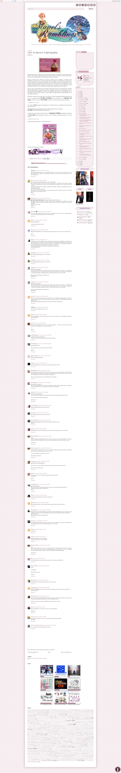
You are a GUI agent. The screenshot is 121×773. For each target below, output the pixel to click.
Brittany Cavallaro (38, 715)
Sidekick (61, 751)
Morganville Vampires (38, 742)
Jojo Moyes (88, 731)
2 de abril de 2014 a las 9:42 (40, 529)
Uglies (47, 759)
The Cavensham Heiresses (60, 754)
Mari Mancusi (89, 738)
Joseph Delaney (38, 732)
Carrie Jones (38, 716)
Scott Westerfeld (77, 750)
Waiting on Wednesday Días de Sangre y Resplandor (85, 121)
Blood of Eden (49, 714)
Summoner (29, 753)
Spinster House (30, 752)
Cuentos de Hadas (55, 719)
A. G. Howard (36, 709)
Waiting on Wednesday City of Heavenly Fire (85, 139)
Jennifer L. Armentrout (51, 731)
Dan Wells (61, 719)
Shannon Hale (31, 751)
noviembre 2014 (82, 99)
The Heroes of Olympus (54, 755)
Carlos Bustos (70, 715)
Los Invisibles (38, 737)
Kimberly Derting (30, 735)
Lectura (32, 736)
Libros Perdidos (34, 405)
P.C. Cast (57, 743)
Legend (36, 736)
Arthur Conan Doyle (88, 711)
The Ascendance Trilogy (33, 754)
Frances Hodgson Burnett (40, 725)
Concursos (88, 718)
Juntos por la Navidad (74, 733)
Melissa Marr (86, 740)
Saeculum (38, 750)
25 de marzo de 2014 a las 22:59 (44, 436)
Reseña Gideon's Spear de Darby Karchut (85, 137)
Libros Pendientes (49, 736)
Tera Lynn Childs (70, 753)
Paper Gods (63, 743)
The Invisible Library (78, 755)
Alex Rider (84, 709)
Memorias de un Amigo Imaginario (40, 741)
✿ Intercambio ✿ (79, 44)
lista (30, 98)
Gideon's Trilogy (36, 727)
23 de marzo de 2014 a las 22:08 (44, 343)
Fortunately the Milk (31, 725)
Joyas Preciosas (54, 732)
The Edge (81, 754)
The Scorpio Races (57, 758)
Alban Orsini (79, 709)
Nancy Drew (81, 742)
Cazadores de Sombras (65, 716)
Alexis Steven (33, 198)
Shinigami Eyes (56, 751)
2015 (79, 95)
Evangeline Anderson (88, 723)
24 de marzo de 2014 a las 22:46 (44, 382)
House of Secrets (69, 728)
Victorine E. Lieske (38, 760)
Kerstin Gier (56, 734)
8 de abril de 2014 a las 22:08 (40, 616)
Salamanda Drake (45, 750)
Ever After (29, 724)
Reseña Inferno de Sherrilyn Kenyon (85, 126)
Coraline (39, 719)
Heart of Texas (89, 727)
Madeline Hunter (82, 737)
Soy (77, 71)
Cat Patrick (58, 716)
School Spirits (70, 750)
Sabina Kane (33, 750)
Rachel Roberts (83, 746)
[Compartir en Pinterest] (49, 158)
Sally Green (51, 750)
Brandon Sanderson (82, 714)
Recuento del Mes (67, 747)
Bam (32, 180)
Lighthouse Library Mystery (58, 736)
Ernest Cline (62, 723)
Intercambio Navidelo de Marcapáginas (66, 729)
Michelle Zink (55, 741)
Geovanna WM (34, 420)
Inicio (49, 652)
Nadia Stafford (75, 742)
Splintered (35, 752)
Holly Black (55, 728)
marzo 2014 (81, 113)
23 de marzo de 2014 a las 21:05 (44, 335)
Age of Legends (66, 709)
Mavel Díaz (33, 211)
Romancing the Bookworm (73, 748)
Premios (33, 745)
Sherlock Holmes (39, 751)
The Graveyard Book (31, 755)
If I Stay (82, 728)
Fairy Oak (42, 724)
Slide (77, 751)
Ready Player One (52, 747)
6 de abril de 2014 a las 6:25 (43, 565)
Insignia (51, 729)
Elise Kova (34, 723)
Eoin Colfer (47, 723)
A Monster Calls (30, 709)
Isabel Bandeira (82, 729)
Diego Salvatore (34, 587)
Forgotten (90, 724)
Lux (66, 737)
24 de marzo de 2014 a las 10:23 (43, 370)
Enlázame (81, 71)
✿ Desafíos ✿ (72, 44)
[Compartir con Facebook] (47, 158)
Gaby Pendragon (34, 355)
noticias (52, 743)
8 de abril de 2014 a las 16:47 (39, 607)
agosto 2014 (81, 104)
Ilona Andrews (88, 728)
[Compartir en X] (46, 158)
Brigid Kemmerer (31, 715)
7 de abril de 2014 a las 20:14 (43, 596)
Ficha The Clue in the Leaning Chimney (85, 152)
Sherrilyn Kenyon (47, 751)
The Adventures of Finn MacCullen (81, 753)
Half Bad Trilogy (73, 727)
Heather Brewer (30, 728)
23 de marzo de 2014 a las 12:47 (39, 323)
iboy (79, 728)
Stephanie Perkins (52, 752)
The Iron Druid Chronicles (87, 755)
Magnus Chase (58, 738)
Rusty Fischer (88, 748)
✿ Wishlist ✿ (65, 44)
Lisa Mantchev (83, 736)
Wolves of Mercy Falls (88, 760)
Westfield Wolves (60, 760)
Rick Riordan (46, 748)
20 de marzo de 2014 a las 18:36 (42, 252)
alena (32, 314)
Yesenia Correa (34, 596)
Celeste (32, 536)
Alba (32, 558)
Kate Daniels (91, 732)
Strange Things (72, 752)
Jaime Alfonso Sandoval (46, 730)
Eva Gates (81, 723)
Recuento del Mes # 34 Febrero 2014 (85, 144)
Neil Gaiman (39, 743)
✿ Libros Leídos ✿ (48, 44)
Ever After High (36, 724)
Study (85, 752)
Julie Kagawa (66, 732)
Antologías (67, 711)
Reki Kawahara (78, 747)
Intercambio (56, 729)
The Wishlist (72, 758)
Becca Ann (84, 713)
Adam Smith (54, 709)
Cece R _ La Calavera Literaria (37, 625)
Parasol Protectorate (82, 743)
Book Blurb (61, 714)
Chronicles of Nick (53, 717)
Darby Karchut (74, 719)
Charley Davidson (74, 716)
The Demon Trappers (70, 754)
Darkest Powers (90, 719)
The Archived (91, 753)
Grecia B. (33, 296)
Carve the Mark (43, 716)
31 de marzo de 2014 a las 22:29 (43, 509)
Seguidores (78, 52)
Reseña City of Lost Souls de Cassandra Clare (84, 115)
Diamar (32, 529)
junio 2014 (81, 108)
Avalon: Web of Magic (42, 713)
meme (91, 740)
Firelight (85, 724)
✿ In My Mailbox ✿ (57, 44)
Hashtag (84, 727)
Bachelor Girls (65, 713)
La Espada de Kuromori (51, 735)
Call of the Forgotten (51, 715)
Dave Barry (57, 720)
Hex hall (42, 728)
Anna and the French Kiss (42, 711)
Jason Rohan (81, 730)
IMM (29, 729)
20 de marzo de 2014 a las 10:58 (42, 170)
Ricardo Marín (34, 382)
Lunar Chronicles (61, 737)
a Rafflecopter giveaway (33, 102)
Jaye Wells (36, 731)
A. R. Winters (42, 709)
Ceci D (32, 616)
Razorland (45, 747)
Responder (33, 176)
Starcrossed (46, 752)
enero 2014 (81, 159)
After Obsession (59, 709)
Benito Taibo (90, 713)
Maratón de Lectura (81, 738)
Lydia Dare (70, 737)
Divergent (90, 720)
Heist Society (36, 728)
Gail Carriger (52, 725)
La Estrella (58, 735)
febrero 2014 (82, 157)
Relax (83, 747)
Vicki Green (90, 759)
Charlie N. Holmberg (82, 716)
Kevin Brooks (62, 734)
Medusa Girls (79, 740)
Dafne (32, 473)
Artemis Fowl (81, 711)
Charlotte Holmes (90, 716)
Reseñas (30, 748)
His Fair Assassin (49, 728)
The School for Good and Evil (47, 758)
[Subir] (118, 769)
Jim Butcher (69, 731)
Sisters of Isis (72, 751)
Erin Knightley (56, 723)
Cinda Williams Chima (73, 717)
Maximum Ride (66, 740)
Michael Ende (50, 741)
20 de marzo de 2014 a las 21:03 (41, 267)
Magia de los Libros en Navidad (42, 738)
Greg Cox (51, 727)
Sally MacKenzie (57, 750)
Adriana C (33, 392)
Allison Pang (33, 710)
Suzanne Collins (36, 753)
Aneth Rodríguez (34, 335)
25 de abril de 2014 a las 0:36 (49, 625)
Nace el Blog (68, 742)
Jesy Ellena (33, 252)
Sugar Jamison (89, 752)
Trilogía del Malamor (41, 759)
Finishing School (79, 724)
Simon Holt (66, 751)
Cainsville (44, 715)
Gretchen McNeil (58, 727)
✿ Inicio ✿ (34, 44)
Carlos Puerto (76, 715)
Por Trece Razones (76, 744)
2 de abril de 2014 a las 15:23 (44, 545)
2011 (79, 164)
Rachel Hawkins (68, 745)
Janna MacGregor (74, 730)
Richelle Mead (39, 748)
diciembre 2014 (82, 98)
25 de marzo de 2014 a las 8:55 (41, 392)
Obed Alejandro (34, 343)
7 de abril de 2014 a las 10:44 (44, 587)
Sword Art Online (53, 753)
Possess (88, 744)
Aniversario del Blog (37, 158)
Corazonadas (44, 719)
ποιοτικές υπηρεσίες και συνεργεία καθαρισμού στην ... (84, 212)
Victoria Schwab (30, 760)
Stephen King (59, 752)
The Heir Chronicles (44, 755)
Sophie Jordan (89, 751)
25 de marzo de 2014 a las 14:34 (44, 420)
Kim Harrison (89, 734)
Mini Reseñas (66, 741)
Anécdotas (76, 710)
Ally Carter (38, 710)
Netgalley (47, 743)
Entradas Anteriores (66, 652)
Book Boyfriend (70, 714)
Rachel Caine (60, 745)
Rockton (66, 748)
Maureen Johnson (60, 740)
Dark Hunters (82, 719)
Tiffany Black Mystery (87, 758)
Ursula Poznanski (58, 759)
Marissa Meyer (46, 740)
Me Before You (73, 740)
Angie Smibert (81, 710)
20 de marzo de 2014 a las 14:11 (40, 239)
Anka (32, 495)
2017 (79, 91)
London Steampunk (31, 737)
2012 (79, 163)
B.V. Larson (60, 713)
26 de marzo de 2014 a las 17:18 (42, 461)
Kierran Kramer (75, 734)
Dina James (86, 720)
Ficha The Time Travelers (84, 131)
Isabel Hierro (88, 729)
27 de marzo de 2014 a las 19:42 (40, 473)
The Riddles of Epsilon (36, 758)
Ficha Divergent (82, 128)
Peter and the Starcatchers (62, 744)
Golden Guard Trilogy (45, 727)
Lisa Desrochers (76, 736)
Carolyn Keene (31, 716)
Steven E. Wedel (66, 752)
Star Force (40, 752)
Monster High (30, 742)
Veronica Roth (78, 759)
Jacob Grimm (38, 730)
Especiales (77, 723)
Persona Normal (41, 744)
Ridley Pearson (53, 748)
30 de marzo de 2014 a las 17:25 (42, 502)
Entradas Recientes (33, 652)
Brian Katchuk (90, 714)
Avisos (50, 713)
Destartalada (33, 484)
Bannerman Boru (72, 713)
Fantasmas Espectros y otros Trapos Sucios (59, 724)
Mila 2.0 (61, 741)
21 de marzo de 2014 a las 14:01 (41, 307)
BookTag (75, 714)
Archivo (78, 87)
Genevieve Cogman (78, 725)
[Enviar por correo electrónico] (43, 158)
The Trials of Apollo (64, 758)
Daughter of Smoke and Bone (49, 720)
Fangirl (48, 724)
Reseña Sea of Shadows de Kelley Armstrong (84, 146)
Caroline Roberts (90, 715)
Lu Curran (33, 412)
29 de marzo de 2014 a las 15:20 (43, 484)
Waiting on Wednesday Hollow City (85, 149)
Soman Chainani (82, 751)
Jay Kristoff (31, 731)
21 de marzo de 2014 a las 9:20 (41, 296)
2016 (79, 93)
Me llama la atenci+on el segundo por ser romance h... (85, 220)
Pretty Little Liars (39, 745)
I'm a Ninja (75, 728)
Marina (40, 740)
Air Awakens (72, 709)
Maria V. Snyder (30, 740)
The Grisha (38, 755)
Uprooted (52, 759)
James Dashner (55, 730)
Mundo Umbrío (62, 742)
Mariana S (33, 502)
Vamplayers (73, 759)
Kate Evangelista (32, 734)
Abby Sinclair (48, 709)
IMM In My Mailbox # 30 (84, 141)
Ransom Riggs (31, 747)
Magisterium (51, 738)
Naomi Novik (87, 742)
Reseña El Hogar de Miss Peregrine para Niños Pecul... (85, 155)
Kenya (32, 239)
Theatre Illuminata (78, 758)
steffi (32, 428)
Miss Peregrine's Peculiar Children (77, 741)
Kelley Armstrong (40, 734)
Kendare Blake (50, 734)
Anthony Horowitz (60, 711)
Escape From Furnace (69, 723)
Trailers (33, 759)
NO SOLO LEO (34, 580)
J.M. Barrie (33, 730)
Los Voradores (44, 737)
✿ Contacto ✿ (87, 44)
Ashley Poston (30, 713)
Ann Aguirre (31, 711)
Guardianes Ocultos (65, 727)
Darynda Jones (39, 720)
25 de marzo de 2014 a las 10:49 (44, 405)
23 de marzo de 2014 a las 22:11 (44, 355)
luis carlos (33, 520)
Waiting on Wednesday (48, 760)
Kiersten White (83, 734)
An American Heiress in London (67, 710)
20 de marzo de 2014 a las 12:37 (39, 180)
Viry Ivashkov (34, 509)
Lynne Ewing (76, 737)
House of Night (61, 728)
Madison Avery (89, 737)
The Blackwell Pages (51, 754)
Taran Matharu (60, 753)
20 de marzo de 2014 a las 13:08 (40, 220)
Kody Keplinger (37, 735)
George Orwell (86, 725)
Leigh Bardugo (41, 736)
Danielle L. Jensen (68, 719)
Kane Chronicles (84, 732)
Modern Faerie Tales (88, 741)
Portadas (83, 744)
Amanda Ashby (44, 710)
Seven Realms (91, 750)
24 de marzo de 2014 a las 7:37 (41, 363)
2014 (79, 96)
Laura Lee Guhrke (86, 735)
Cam (32, 607)
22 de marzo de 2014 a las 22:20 (40, 314)
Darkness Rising (32, 720)
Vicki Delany (84, 759)
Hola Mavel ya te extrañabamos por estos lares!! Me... (85, 217)
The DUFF (77, 754)
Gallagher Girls (59, 725)
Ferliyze (32, 363)
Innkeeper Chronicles (44, 729)
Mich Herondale (34, 436)
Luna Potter (33, 461)
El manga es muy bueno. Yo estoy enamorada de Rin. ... (85, 222)
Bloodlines (55, 714)
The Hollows (62, 755)
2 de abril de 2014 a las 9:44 (40, 536)
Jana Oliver (68, 730)
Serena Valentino (84, 750)
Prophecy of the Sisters (48, 745)
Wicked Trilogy (66, 760)
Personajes (48, 744)
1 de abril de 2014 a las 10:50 (41, 520)
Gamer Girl (65, 725)
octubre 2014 (82, 101)
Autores (35, 713)
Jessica (58, 731)
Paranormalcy (74, 743)
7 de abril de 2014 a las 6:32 (42, 580)
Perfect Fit (36, 744)
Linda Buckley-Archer (68, 736)
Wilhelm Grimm (73, 760)
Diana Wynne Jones (78, 720)
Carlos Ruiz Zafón (83, 715)
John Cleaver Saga (76, 731)
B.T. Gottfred (55, 713)
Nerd (43, 743)
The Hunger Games (69, 755)
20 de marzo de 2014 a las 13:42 (41, 229)
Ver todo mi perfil (86, 81)
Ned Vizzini (34, 743)
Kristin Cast (43, 735)
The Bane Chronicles (41, 754)
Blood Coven (43, 714)
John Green (83, 731)
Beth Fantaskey (30, 714)
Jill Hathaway (63, 731)
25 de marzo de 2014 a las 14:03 (42, 412)
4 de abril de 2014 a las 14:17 (39, 558)
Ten (65, 753)
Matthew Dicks (52, 740)
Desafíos (68, 720)
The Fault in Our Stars (88, 754)
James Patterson (62, 730)
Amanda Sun (58, 710)
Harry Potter (80, 727)
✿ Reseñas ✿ (40, 44)
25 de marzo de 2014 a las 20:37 (39, 428)
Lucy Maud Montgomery (52, 737)
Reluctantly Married (88, 747)
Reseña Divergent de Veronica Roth (85, 123)
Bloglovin (84, 52)
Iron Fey (76, 729)
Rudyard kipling (82, 748)
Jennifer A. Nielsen (42, 731)
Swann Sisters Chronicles (44, 753)
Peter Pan (70, 744)
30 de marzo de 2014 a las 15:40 (40, 495)
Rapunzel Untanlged (38, 747)
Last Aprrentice (78, 735)
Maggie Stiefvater (31, 738)
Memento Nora (30, 741)
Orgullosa (86, 71)
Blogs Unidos (36, 714)
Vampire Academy (65, 759)
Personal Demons (54, 744)
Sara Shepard (63, 750)
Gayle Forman (71, 725)
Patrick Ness (90, 743)
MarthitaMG (33, 370)
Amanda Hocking (52, 710)
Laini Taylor (72, 735)
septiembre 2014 (82, 103)
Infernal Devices (36, 729)
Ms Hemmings (34, 565)
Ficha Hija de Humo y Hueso (85, 130)
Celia (32, 323)
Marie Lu (36, 740)
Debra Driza (62, 720)
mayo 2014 (81, 110)
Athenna (32, 229)
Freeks (47, 725)
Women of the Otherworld (33, 761)
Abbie (32, 220)
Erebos (51, 723)
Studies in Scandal (79, 752)
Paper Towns (68, 743)
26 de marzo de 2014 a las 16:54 (44, 448)
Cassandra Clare (51, 716)
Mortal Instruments (47, 742)
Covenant (49, 719)
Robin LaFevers (60, 748)
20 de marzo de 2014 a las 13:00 (43, 198)
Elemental (77, 721)
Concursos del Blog (32, 719)
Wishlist (79, 760)
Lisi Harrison (89, 736)
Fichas (70, 724)
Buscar (91, 8)
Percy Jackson (30, 744)
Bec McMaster (79, 713)
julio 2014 (81, 106)
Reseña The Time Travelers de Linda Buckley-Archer (85, 118)
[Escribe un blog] (45, 158)
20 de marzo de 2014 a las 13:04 (44, 211)
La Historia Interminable (65, 735)
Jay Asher (91, 730)
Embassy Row (41, 723)
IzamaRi (32, 267)
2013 (79, 161)
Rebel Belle (59, 747)
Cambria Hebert (59, 715)
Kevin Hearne (69, 734)
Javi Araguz (87, 730)
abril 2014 (81, 111)
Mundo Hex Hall (55, 742)
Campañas (65, 715)
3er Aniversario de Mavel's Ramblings (84, 134)
